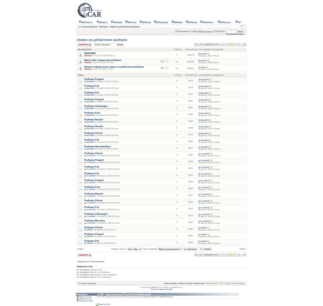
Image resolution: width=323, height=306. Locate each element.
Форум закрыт (83, 43)
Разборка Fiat (91, 86)
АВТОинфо (178, 22)
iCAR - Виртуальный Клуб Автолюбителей (123, 294)
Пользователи (184, 31)
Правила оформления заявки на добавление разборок (114, 67)
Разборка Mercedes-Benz (97, 146)
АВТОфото (102, 22)
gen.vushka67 (90, 156)
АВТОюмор (192, 22)
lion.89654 (88, 230)
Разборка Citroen (93, 133)
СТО (239, 22)
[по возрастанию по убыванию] (197, 249)
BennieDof (202, 54)
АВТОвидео (117, 22)
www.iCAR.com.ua (166, 297)
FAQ (218, 31)
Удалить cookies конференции (191, 283)
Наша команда (170, 283)
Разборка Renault (93, 119)
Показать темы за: (119, 249)
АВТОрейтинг (207, 22)
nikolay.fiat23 (89, 81)
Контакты (81, 294)
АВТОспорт (132, 22)
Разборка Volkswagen (95, 106)
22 (245, 44)
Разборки (103, 27)
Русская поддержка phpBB (161, 289)
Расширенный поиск (235, 34)
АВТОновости (86, 22)
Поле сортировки (150, 249)
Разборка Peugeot (94, 79)
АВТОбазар (146, 22)
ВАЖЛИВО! (90, 53)
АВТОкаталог (225, 22)
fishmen (88, 56)
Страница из (211, 44)
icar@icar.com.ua (85, 299)
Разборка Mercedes (94, 220)
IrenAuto (201, 67)
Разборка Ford (92, 113)
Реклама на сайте (86, 301)
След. (242, 249)
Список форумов (89, 27)
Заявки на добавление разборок (125, 27)
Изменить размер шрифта (242, 25)
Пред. (81, 249)
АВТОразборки (162, 22)
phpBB (153, 287)
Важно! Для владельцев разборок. (103, 60)
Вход (196, 31)
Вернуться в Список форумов (91, 262)
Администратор (85, 297)
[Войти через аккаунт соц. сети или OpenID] (205, 31)
